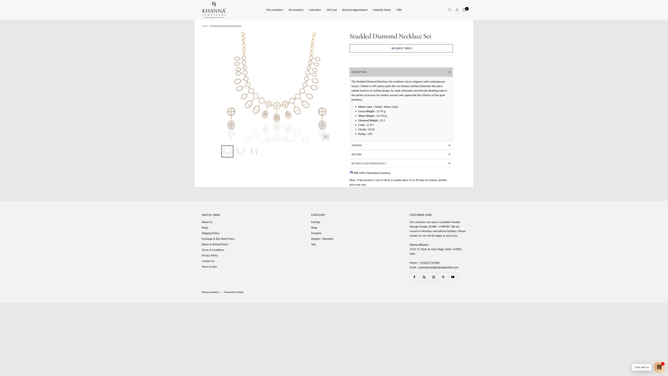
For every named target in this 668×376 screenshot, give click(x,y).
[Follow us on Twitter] (424, 277)
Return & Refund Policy (215, 244)
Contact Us (208, 261)
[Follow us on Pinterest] (443, 277)
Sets (313, 244)
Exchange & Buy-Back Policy (218, 238)
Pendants (316, 233)
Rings (314, 227)
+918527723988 (429, 262)
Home (205, 26)
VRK (399, 9)
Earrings (315, 222)
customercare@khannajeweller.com (438, 267)
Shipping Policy (210, 233)
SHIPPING (401, 145)
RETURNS (401, 154)
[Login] (457, 9)
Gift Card (331, 9)
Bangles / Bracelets (322, 238)
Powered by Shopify (234, 292)
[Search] (449, 9)
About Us (207, 222)
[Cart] (464, 9)
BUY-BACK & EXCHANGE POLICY (401, 163)
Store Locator (209, 266)
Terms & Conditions (213, 249)
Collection (315, 9)
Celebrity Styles (382, 9)
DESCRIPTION (401, 72)
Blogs (205, 227)
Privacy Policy (210, 255)
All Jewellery (296, 9)
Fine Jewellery (275, 9)
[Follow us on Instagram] (433, 277)
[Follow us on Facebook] (414, 277)
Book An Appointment (354, 9)
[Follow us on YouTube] (453, 277)
